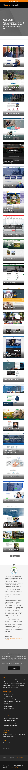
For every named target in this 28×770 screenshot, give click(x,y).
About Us (5, 757)
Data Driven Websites (9, 720)
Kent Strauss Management (12, 331)
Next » (16, 556)
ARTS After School (8, 694)
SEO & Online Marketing (10, 723)
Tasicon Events (9, 162)
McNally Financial (9, 283)
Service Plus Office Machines (13, 234)
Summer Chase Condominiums (9, 209)
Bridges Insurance (9, 525)
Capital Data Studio (15, 767)
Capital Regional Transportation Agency (11, 451)
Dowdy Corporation (10, 404)
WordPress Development (10, 725)
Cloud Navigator (9, 477)
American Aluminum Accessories (10, 354)
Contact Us (14, 668)
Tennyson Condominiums (12, 113)
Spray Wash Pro (9, 186)
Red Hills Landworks (10, 259)
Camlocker (6, 703)
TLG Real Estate (8, 696)
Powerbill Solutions (10, 307)
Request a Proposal (14, 654)
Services (12, 757)
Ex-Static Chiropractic (11, 65)
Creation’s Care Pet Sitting (12, 428)
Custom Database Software (11, 718)
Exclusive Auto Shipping (11, 380)
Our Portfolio (19, 757)
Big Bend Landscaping (11, 549)
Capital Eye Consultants (11, 501)
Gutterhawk (7, 711)
